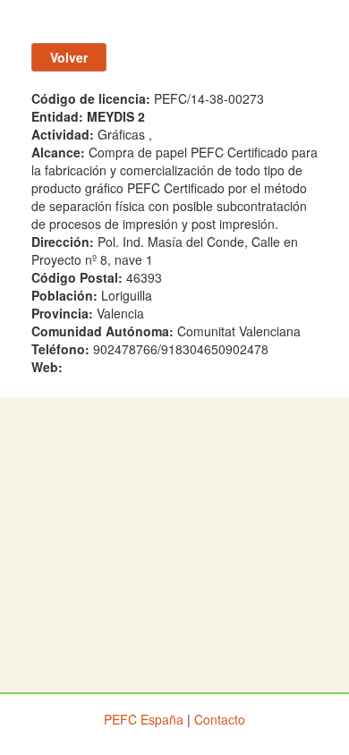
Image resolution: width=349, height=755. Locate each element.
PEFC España (143, 719)
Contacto (219, 719)
